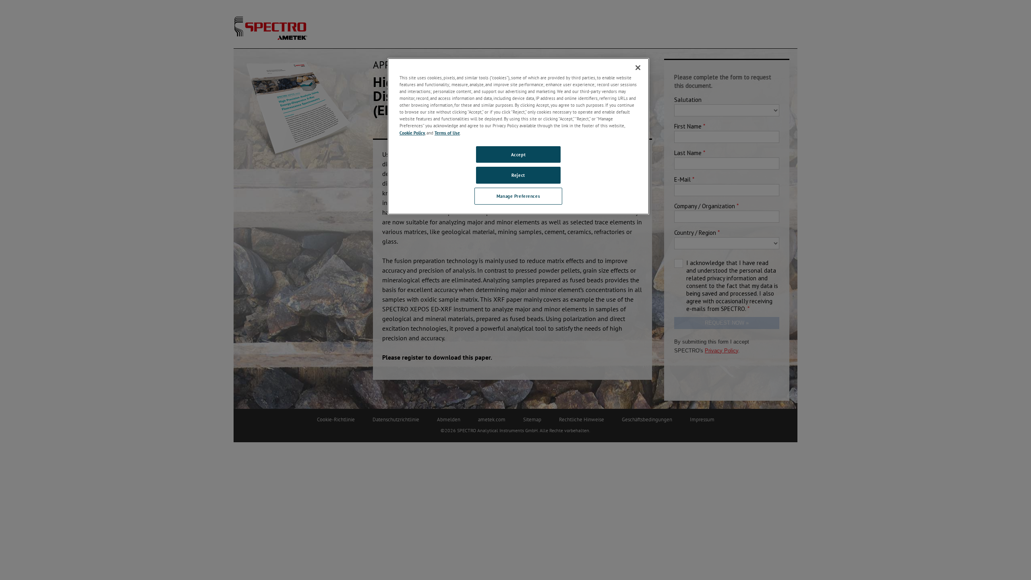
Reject (518, 175)
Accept (518, 154)
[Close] (638, 68)
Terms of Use (447, 133)
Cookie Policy (412, 133)
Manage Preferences (518, 196)
